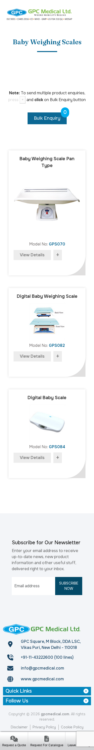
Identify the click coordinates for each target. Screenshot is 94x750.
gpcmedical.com (55, 714)
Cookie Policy (72, 727)
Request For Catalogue (46, 745)
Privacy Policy (44, 727)
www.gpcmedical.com (42, 679)
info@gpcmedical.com (42, 668)
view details (32, 255)
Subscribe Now (68, 586)
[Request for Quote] (14, 739)
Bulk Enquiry (50, 116)
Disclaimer (19, 727)
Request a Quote (14, 745)
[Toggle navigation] (84, 14)
